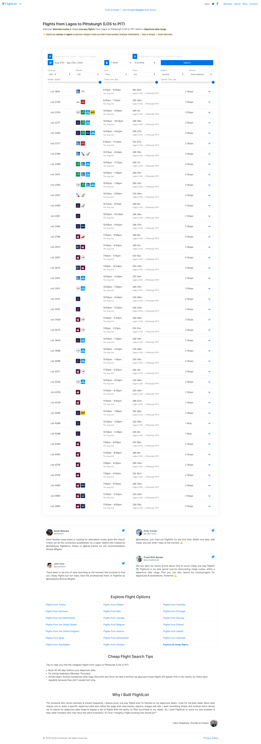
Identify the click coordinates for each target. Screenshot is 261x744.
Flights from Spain (55, 637)
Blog (245, 3)
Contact (253, 3)
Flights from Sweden (114, 644)
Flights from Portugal (174, 611)
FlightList (10, 3)
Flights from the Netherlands (60, 618)
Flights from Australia (174, 604)
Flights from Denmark (174, 637)
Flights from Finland (173, 624)
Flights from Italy (112, 611)
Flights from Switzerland (116, 637)
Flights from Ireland (173, 631)
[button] (209, 91)
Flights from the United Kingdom (62, 631)
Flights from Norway (173, 618)
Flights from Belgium (114, 624)
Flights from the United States (61, 624)
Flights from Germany (57, 611)
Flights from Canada (113, 618)
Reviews (228, 3)
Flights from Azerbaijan (58, 644)
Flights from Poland (113, 604)
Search (187, 62)
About (237, 3)
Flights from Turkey (56, 604)
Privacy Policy (211, 738)
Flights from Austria (113, 631)
